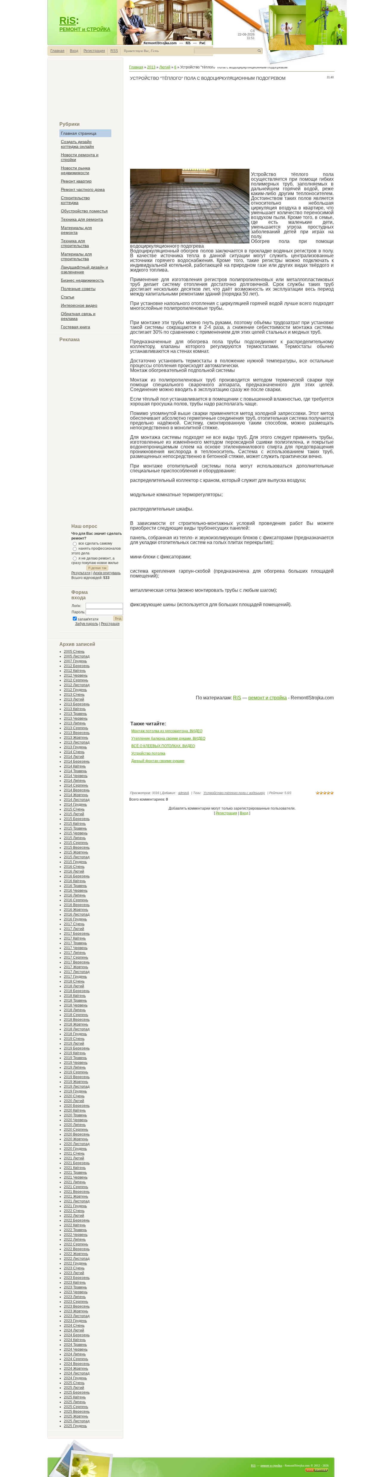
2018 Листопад (77, 1029)
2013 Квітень (75, 709)
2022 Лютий (74, 1216)
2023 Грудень (75, 1321)
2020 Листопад (77, 1144)
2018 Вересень (77, 1020)
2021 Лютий (74, 1158)
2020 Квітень (75, 1110)
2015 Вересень (77, 847)
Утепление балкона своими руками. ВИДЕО (168, 738)
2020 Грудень (75, 1149)
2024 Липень (75, 1354)
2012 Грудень (75, 690)
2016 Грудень (75, 919)
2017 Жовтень (76, 967)
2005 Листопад (77, 656)
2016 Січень (74, 867)
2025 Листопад (77, 1421)
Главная (57, 51)
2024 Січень (74, 1325)
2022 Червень (75, 1235)
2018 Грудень (75, 1034)
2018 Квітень (75, 996)
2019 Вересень (77, 1077)
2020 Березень (77, 1106)
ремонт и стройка (267, 697)
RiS (67, 20)
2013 (151, 67)
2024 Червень (75, 1349)
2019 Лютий (74, 1043)
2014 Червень (75, 776)
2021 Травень (75, 1172)
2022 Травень (75, 1230)
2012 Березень (77, 666)
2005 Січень (74, 651)
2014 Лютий (74, 757)
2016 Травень (75, 886)
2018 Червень (75, 1005)
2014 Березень (77, 761)
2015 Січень (74, 809)
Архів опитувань (107, 573)
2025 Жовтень (76, 1416)
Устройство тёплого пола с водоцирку (234, 793)
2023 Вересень (77, 1306)
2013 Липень (75, 723)
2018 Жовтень (76, 1024)
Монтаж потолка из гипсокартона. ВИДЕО (166, 731)
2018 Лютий (74, 986)
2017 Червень (75, 948)
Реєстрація (110, 624)
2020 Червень (75, 1120)
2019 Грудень (75, 1091)
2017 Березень (77, 933)
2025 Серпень (76, 1407)
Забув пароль (86, 624)
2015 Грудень (75, 862)
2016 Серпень (76, 900)
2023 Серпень (76, 1302)
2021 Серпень (76, 1187)
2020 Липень (75, 1125)
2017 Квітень (75, 938)
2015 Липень (75, 838)
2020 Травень (75, 1115)
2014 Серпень (76, 785)
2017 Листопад (77, 972)
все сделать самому (95, 543)
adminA (183, 793)
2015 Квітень (75, 824)
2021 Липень (75, 1182)
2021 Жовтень (76, 1196)
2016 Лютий (74, 871)
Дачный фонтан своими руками (157, 761)
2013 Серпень (76, 728)
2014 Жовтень (76, 795)
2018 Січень (74, 981)
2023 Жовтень (76, 1311)
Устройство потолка (148, 753)
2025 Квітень (75, 1397)
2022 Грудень (75, 1263)
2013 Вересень (77, 733)
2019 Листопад (77, 1086)
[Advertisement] (85, 92)
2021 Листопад (77, 1201)
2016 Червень (75, 890)
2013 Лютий (74, 699)
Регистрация (94, 51)
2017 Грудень (75, 977)
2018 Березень (77, 991)
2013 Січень (74, 694)
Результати (80, 573)
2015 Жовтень (76, 852)
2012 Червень (75, 675)
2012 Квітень (75, 671)
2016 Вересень (77, 905)
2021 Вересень (77, 1192)
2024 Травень (75, 1345)
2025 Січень (74, 1383)
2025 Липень (75, 1402)
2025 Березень (77, 1392)
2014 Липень (75, 781)
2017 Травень (75, 943)
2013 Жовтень (76, 738)
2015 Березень (77, 819)
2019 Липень (75, 1067)
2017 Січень (74, 924)
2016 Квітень (75, 881)
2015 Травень (75, 828)
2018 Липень (75, 1010)
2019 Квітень (75, 1053)
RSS (114, 51)
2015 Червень (75, 833)
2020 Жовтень (76, 1139)
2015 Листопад (77, 857)
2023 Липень (75, 1297)
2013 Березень (77, 704)
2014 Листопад (77, 800)
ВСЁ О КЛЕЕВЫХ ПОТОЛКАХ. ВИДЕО (163, 746)
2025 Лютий (74, 1388)
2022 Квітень (75, 1225)
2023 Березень (77, 1278)
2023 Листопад (77, 1316)
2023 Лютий (74, 1273)
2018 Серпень (76, 1015)
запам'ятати (88, 619)
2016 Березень (77, 876)
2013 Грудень (75, 747)
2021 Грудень (75, 1206)
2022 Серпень (76, 1244)
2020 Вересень (77, 1134)
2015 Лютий (74, 814)
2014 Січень (74, 752)
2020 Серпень (76, 1129)
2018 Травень (75, 1000)
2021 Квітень (75, 1168)
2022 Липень (75, 1239)
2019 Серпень (76, 1072)
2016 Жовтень (76, 910)
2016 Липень (75, 895)
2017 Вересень (77, 962)
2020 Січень (74, 1096)
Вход (74, 51)
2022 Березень (77, 1220)
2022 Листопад (77, 1259)
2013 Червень (75, 718)
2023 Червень (75, 1292)
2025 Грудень (75, 1426)
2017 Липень (75, 953)
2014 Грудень (75, 804)
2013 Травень (75, 714)
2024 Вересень (77, 1364)
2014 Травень (75, 771)
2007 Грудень (75, 661)
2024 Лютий (74, 1330)
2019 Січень (74, 1039)
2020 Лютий (74, 1101)
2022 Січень (74, 1211)
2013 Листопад (77, 742)
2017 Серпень (76, 957)
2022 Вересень (77, 1249)
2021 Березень (77, 1163)
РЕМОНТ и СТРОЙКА (84, 29)
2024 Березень (77, 1335)
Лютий (164, 67)
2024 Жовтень (76, 1368)
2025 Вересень (77, 1411)
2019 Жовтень (76, 1082)
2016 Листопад (77, 914)
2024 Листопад (77, 1373)
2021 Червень (75, 1177)
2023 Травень (75, 1287)
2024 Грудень (75, 1378)
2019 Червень (75, 1063)
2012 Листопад (77, 685)
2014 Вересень (77, 790)
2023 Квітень (75, 1282)
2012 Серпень (76, 680)
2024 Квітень (75, 1340)
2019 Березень (77, 1048)
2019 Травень (75, 1058)
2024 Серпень (76, 1359)
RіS (237, 697)
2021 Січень (74, 1153)
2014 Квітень (75, 766)
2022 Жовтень (76, 1254)
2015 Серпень (76, 843)
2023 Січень (74, 1268)
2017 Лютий (74, 929)
